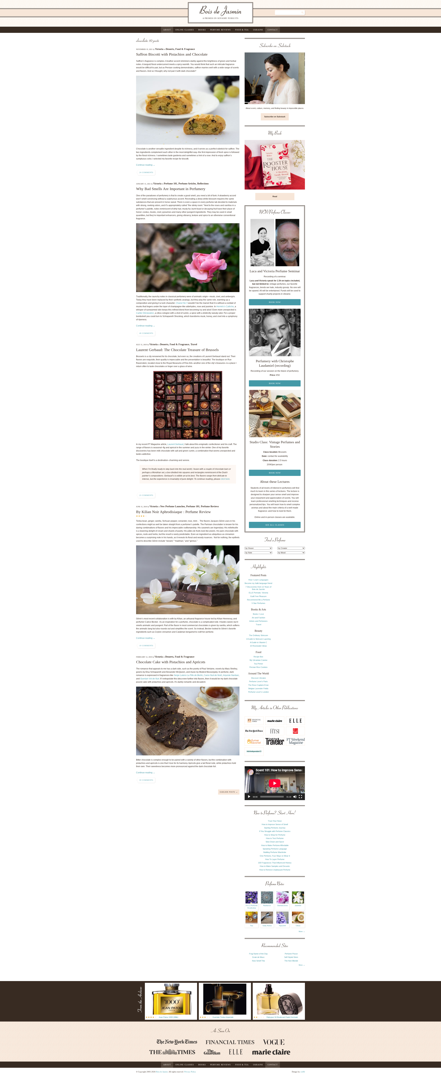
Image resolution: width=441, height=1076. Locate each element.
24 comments (146, 172)
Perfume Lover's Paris (258, 681)
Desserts (170, 49)
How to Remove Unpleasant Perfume (274, 870)
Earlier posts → (229, 792)
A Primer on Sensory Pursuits (213, 12)
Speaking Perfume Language (275, 849)
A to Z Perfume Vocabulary (252, 907)
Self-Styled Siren (291, 957)
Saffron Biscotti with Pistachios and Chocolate (172, 54)
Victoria (159, 49)
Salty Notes (267, 926)
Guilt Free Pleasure (258, 596)
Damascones (282, 905)
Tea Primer (258, 664)
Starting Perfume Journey (274, 828)
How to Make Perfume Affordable (275, 845)
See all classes (274, 525)
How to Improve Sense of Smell (275, 824)
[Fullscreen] (300, 796)
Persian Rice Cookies (258, 667)
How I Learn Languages (258, 580)
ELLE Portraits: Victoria (258, 593)
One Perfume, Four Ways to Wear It (275, 856)
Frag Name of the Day (258, 954)
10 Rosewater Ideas (258, 646)
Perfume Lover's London (258, 692)
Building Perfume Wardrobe (274, 852)
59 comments (146, 780)
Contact (273, 30)
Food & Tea (242, 30)
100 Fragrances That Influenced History (274, 863)
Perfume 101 (170, 183)
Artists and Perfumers (258, 621)
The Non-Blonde (291, 961)
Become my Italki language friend (258, 583)
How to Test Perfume (275, 838)
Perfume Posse (291, 954)
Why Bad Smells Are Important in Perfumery (170, 189)
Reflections (203, 183)
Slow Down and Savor (275, 842)
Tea (251, 926)
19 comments (146, 646)
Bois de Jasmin (162, 1072)
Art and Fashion (258, 618)
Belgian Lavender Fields (258, 688)
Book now (275, 302)
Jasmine (298, 905)
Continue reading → (145, 165)
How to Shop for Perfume (274, 835)
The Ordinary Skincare (258, 635)
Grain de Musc (258, 957)
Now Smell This (258, 961)
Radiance (267, 905)
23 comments (146, 495)
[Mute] (295, 796)
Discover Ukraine (258, 678)
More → (302, 931)
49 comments (146, 333)
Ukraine (258, 30)
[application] (275, 783)
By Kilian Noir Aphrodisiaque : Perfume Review (173, 512)
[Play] (249, 796)
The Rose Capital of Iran (258, 685)
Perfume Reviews (220, 30)
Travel (194, 344)
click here (225, 479)
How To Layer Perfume (274, 859)
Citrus (298, 926)
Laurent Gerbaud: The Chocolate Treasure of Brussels (177, 350)
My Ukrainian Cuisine (258, 660)
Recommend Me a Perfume (258, 600)
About (167, 30)
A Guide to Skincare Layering (258, 639)
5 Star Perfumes (258, 603)
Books (202, 30)
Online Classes (184, 30)
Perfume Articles (187, 183)
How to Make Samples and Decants (275, 866)
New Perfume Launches (172, 506)
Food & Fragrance (185, 49)
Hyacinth (282, 926)
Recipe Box (258, 657)
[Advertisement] (291, 616)
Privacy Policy (190, 1072)
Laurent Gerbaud (175, 444)
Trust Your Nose (275, 821)
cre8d (302, 1072)
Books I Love (258, 614)
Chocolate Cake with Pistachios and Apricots (170, 662)
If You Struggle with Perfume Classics (274, 831)
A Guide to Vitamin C (258, 642)
